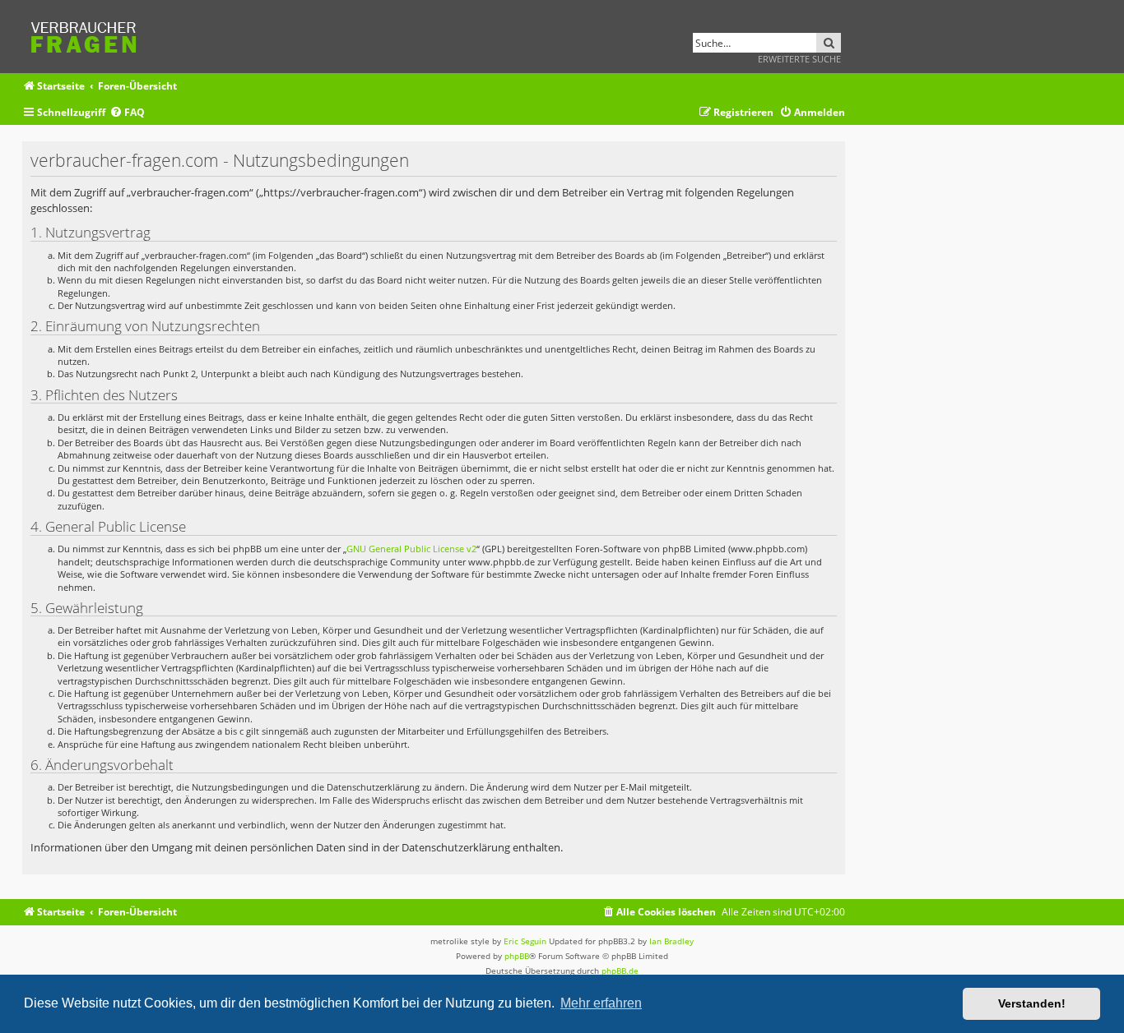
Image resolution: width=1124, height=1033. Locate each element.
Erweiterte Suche (799, 59)
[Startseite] (89, 35)
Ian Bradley (671, 941)
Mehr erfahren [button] (601, 1003)
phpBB (516, 956)
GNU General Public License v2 (411, 548)
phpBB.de (620, 970)
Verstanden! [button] (1032, 1003)
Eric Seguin (525, 941)
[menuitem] (127, 113)
